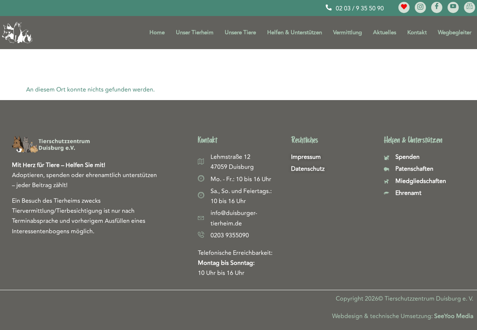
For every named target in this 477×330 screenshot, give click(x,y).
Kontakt (417, 32)
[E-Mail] (469, 7)
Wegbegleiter (454, 32)
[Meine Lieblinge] (404, 7)
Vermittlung (347, 32)
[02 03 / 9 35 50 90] (329, 7)
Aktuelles (384, 32)
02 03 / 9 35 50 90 (360, 8)
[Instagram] (420, 7)
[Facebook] (436, 7)
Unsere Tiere (240, 32)
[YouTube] (453, 7)
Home (157, 32)
